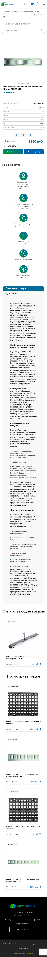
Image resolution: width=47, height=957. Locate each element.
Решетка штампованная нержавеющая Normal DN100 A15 (22, 880)
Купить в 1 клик (13, 152)
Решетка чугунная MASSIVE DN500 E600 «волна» (23, 828)
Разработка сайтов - (23, 954)
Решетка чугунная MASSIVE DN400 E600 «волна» (23, 722)
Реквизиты (23, 948)
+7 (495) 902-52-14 (22, 913)
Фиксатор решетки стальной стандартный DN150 (18, 657)
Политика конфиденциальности (32, 944)
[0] (26, 4)
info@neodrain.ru (22, 924)
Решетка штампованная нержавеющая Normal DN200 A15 (22, 775)
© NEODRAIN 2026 (10, 944)
